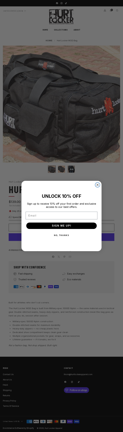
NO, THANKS (61, 235)
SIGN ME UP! (61, 225)
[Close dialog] (97, 184)
